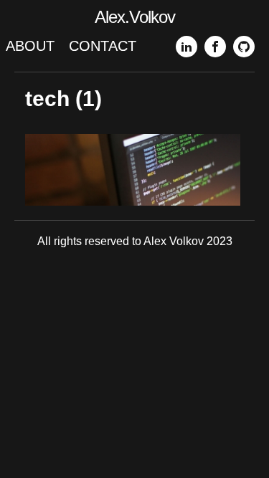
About (30, 46)
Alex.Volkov (135, 17)
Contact (102, 46)
